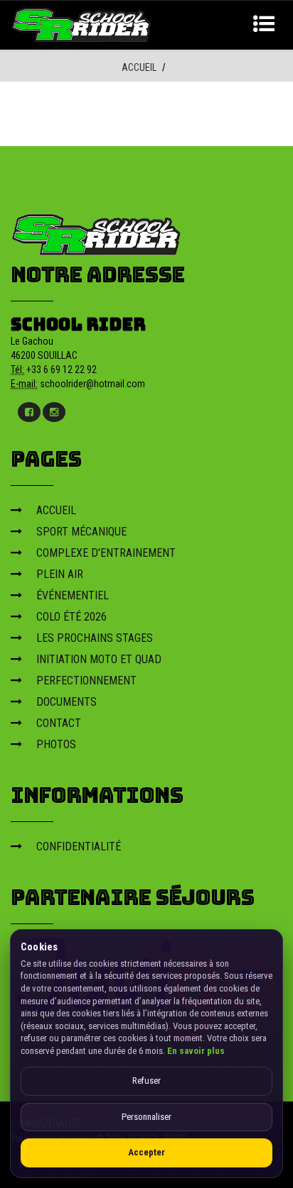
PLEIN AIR (59, 574)
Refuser (146, 1080)
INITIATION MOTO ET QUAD (98, 659)
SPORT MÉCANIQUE (81, 531)
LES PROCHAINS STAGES (94, 638)
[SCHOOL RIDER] (97, 229)
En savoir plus (196, 1050)
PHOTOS (56, 744)
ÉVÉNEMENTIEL (72, 595)
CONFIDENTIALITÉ (78, 846)
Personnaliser (146, 1116)
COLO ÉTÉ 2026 (71, 616)
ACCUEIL (139, 67)
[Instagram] (54, 412)
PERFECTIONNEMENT (86, 680)
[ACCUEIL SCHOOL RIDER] (82, 23)
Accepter (146, 1152)
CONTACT (58, 723)
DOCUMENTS (66, 702)
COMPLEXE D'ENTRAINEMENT (106, 553)
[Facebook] (29, 412)
